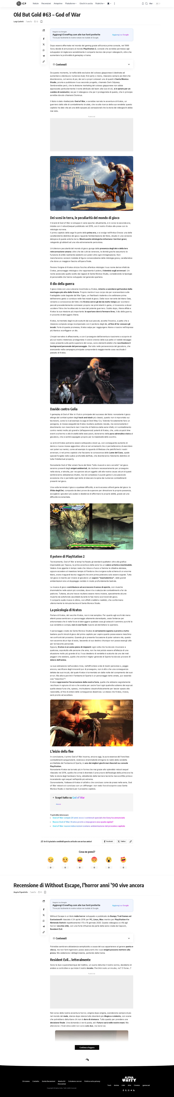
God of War (78, 797)
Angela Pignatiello (21, 892)
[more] (114, 3)
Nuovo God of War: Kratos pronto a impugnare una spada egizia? (83, 822)
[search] (146, 3)
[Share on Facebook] (44, 39)
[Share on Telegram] (44, 56)
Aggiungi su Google (120, 35)
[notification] (143, 3)
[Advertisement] (91, 134)
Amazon (58, 804)
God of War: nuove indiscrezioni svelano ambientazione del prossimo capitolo (89, 826)
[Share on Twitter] (44, 44)
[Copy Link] (44, 61)
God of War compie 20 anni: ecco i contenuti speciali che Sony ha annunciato (89, 818)
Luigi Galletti (19, 21)
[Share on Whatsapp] (44, 50)
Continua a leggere (87, 1047)
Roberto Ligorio (20, 1071)
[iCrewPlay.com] (21, 3)
